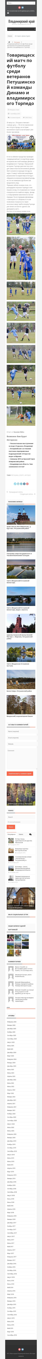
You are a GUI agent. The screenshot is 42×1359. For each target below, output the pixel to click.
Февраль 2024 (11, 1059)
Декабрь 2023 (11, 1066)
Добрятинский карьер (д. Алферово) (20, 803)
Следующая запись (27, 494)
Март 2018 (10, 1212)
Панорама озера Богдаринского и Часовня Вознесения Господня (19, 554)
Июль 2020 (10, 1127)
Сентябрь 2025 (12, 1039)
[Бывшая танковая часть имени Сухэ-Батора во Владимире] (21, 898)
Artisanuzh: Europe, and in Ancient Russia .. (23, 975)
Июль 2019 (10, 1158)
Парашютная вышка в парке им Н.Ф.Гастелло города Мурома (22, 878)
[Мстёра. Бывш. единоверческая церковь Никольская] (11, 840)
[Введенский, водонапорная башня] (21, 704)
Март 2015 (10, 1332)
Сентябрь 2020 (12, 1120)
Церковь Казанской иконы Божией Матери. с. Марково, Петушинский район (20, 637)
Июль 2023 (10, 1069)
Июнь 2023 (10, 1073)
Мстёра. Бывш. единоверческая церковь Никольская (23, 840)
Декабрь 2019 (11, 1141)
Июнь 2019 (10, 1161)
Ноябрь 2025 (11, 1032)
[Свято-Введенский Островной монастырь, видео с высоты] (21, 596)
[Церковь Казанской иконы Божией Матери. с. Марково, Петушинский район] (21, 623)
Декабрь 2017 (11, 1223)
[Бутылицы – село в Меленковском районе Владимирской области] (11, 868)
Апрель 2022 (11, 1090)
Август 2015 (11, 1318)
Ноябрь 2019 (11, 1144)
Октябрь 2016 (11, 1270)
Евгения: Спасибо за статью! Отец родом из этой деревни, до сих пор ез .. (24, 991)
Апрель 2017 (11, 1250)
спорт (21, 475)
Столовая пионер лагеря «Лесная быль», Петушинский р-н (23, 858)
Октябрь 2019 (11, 1148)
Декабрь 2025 (11, 1029)
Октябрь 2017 (11, 1229)
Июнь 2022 (10, 1086)
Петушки (17, 42)
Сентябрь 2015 (12, 1315)
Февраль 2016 (11, 1298)
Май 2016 (10, 1287)
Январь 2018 (11, 1219)
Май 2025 (10, 1049)
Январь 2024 (11, 1063)
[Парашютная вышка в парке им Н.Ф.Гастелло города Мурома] (11, 878)
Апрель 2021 (11, 1103)
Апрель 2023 (11, 1076)
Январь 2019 (11, 1178)
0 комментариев (15, 117)
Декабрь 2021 (11, 1100)
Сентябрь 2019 (12, 1151)
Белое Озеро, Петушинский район (19, 691)
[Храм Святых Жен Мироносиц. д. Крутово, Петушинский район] (21, 515)
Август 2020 (11, 1124)
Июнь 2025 (10, 1046)
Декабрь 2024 (11, 1052)
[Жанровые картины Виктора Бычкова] (11, 850)
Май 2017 (10, 1246)
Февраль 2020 (11, 1134)
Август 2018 (11, 1195)
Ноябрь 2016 (11, 1267)
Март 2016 (10, 1294)
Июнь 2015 (10, 1325)
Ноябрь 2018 (11, 1185)
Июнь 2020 (10, 1131)
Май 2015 (10, 1328)
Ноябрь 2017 (11, 1226)
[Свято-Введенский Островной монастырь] (21, 569)
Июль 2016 (10, 1281)
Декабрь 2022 (11, 1080)
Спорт (17, 110)
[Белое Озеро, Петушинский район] (21, 679)
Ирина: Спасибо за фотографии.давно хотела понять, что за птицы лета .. (24, 968)
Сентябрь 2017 (12, 1233)
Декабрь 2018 (11, 1182)
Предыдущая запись (15, 492)
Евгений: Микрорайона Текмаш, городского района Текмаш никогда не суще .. (24, 984)
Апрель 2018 (11, 1209)
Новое (21, 834)
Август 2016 (11, 1277)
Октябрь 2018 (11, 1189)
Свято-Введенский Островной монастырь (18, 582)
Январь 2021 (11, 1110)
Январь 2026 (11, 1025)
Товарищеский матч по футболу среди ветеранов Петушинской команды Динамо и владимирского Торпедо (21, 79)
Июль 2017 (10, 1240)
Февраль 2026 (11, 1022)
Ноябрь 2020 (11, 1114)
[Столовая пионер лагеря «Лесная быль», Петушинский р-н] (11, 858)
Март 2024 (10, 1056)
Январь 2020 (11, 1137)
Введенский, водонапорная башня (20, 716)
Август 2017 (11, 1236)
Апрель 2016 (11, 1291)
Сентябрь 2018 (12, 1192)
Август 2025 (11, 1042)
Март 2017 (10, 1253)
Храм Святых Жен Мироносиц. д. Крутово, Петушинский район (19, 527)
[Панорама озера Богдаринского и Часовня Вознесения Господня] (21, 542)
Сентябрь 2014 (12, 1335)
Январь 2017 (11, 1260)
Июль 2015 (10, 1321)
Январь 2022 (11, 1097)
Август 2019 (11, 1155)
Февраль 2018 (11, 1216)
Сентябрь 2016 (12, 1274)
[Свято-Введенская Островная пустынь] (21, 652)
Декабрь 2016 (11, 1263)
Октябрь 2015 (11, 1311)
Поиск (11, 827)
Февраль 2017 (11, 1257)
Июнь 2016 (10, 1284)
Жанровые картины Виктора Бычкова (21, 849)
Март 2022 (10, 1093)
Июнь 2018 (10, 1202)
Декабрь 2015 (11, 1304)
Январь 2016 (11, 1301)
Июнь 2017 (10, 1243)
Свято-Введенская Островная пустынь (18, 665)
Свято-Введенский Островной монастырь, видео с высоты (18, 609)
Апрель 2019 (11, 1168)
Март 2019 (10, 1172)
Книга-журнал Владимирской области (19, 1353)
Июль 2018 (10, 1199)
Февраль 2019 (11, 1175)
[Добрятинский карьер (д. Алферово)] (21, 794)
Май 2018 (10, 1206)
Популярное (11, 834)
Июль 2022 (10, 1083)
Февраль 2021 (11, 1107)
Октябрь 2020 (11, 1117)
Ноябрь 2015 (11, 1308)
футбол (28, 475)
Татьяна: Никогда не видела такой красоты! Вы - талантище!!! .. (24, 999)
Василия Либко (19, 432)
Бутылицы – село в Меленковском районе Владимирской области (22, 868)
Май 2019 (10, 1165)
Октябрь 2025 (11, 1035)
